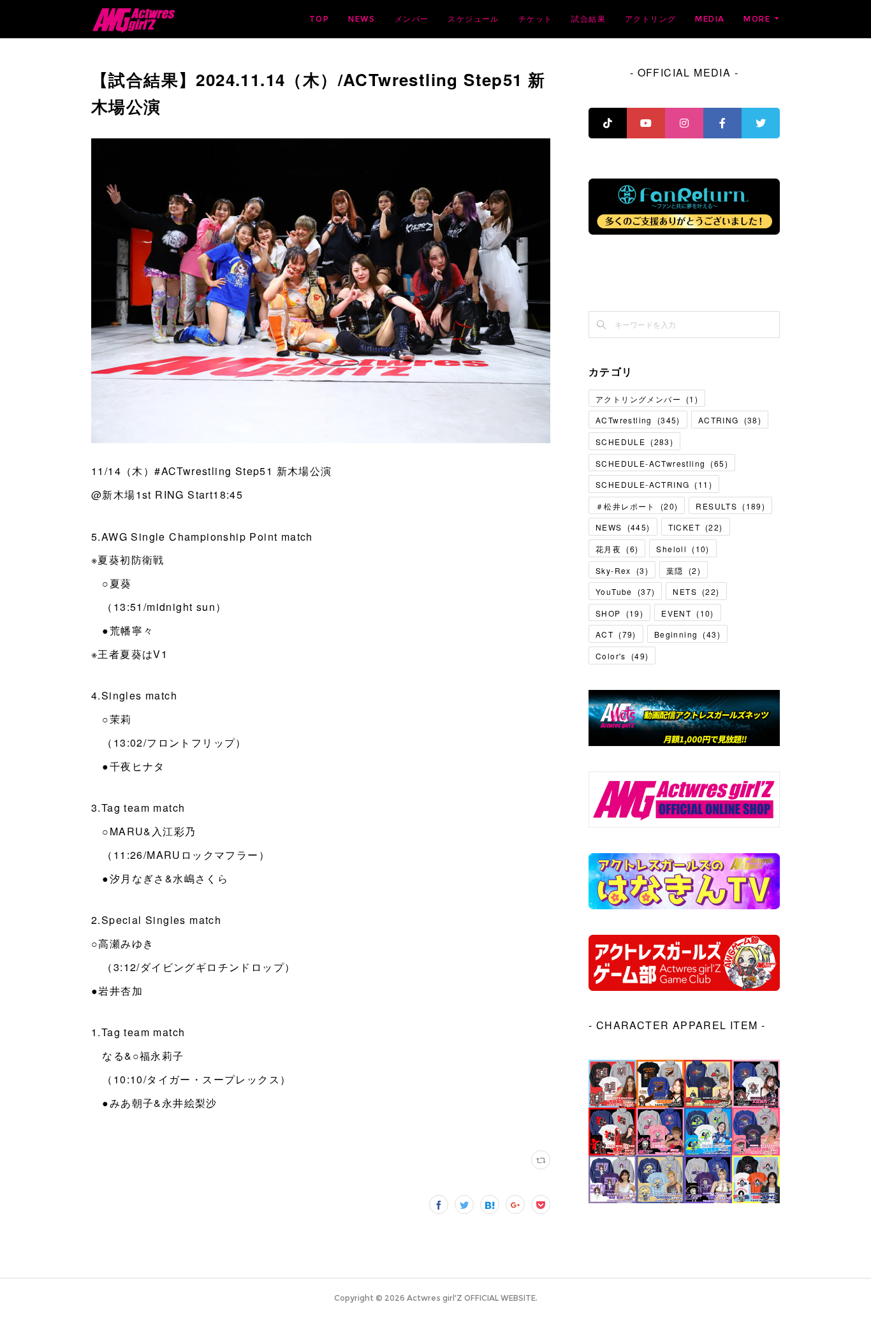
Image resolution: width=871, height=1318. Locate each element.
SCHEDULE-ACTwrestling (662, 463)
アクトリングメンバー (647, 398)
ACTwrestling (638, 419)
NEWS (362, 19)
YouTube (625, 591)
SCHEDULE (634, 441)
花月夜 (617, 548)
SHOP (619, 613)
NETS (696, 591)
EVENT (687, 613)
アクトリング (650, 19)
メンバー (412, 19)
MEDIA (709, 19)
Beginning (687, 634)
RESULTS (730, 506)
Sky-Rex (622, 570)
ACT (616, 634)
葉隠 (683, 570)
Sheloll (682, 548)
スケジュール (473, 19)
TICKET (695, 527)
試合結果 (588, 19)
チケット (535, 19)
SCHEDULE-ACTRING (654, 484)
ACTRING (729, 419)
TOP (319, 19)
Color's (622, 655)
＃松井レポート (637, 506)
